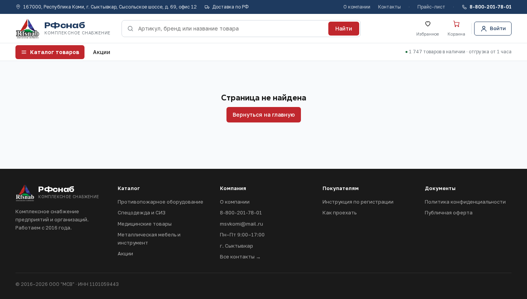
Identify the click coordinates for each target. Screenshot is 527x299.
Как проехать (339, 212)
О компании (356, 7)
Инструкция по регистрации (358, 202)
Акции (101, 52)
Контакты (389, 7)
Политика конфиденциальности (465, 202)
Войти (498, 28)
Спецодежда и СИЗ (142, 212)
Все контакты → (240, 256)
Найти (343, 28)
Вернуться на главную (264, 114)
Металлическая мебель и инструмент (149, 238)
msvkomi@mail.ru (241, 224)
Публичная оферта (449, 212)
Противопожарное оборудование (160, 202)
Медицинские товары (145, 224)
